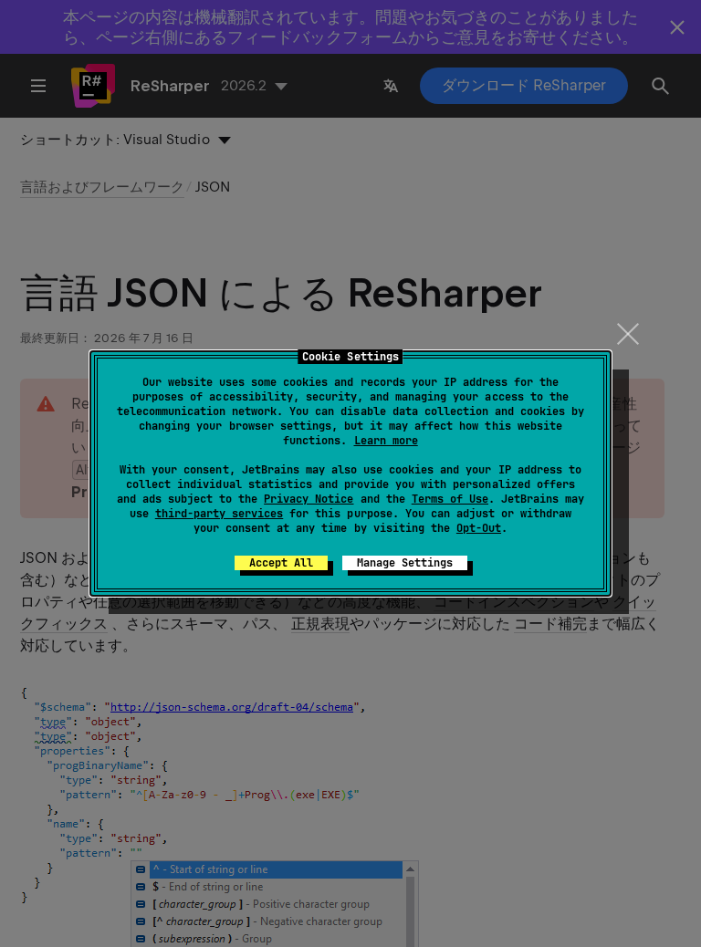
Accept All (281, 563)
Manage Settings (405, 563)
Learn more (386, 440)
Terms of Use (450, 499)
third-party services (219, 513)
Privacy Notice (308, 499)
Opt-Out (478, 528)
